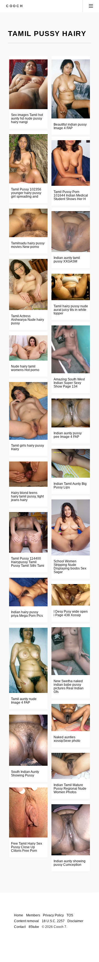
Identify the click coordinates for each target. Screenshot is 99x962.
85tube (34, 926)
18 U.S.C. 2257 (53, 921)
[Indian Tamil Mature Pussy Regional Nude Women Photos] (70, 766)
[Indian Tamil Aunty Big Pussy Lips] (70, 463)
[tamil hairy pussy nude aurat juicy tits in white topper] (70, 287)
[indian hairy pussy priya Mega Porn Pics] (28, 592)
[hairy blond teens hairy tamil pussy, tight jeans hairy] (28, 474)
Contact (20, 926)
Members (33, 915)
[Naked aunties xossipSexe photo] (70, 717)
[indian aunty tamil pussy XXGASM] (70, 231)
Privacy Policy (53, 915)
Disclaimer (75, 921)
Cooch (14, 6)
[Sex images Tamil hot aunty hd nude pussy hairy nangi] (28, 84)
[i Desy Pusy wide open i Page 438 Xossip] (70, 595)
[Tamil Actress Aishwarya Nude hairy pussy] (28, 284)
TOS (70, 915)
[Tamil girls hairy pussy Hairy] (28, 411)
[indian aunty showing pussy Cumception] (70, 829)
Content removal (26, 921)
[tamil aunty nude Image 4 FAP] (28, 660)
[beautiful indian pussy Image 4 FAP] (70, 88)
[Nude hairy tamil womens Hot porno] (28, 347)
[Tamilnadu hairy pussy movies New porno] (28, 223)
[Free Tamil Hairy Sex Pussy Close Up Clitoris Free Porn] (28, 812)
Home (18, 915)
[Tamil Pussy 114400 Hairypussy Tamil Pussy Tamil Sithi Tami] (28, 532)
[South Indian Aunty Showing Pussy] (28, 740)
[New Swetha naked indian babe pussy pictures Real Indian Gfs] (70, 651)
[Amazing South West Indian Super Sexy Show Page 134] (70, 349)
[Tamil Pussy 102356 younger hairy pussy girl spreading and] (28, 158)
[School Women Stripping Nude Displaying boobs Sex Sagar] (70, 527)
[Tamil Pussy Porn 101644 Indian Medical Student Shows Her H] (70, 163)
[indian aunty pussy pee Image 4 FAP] (70, 413)
